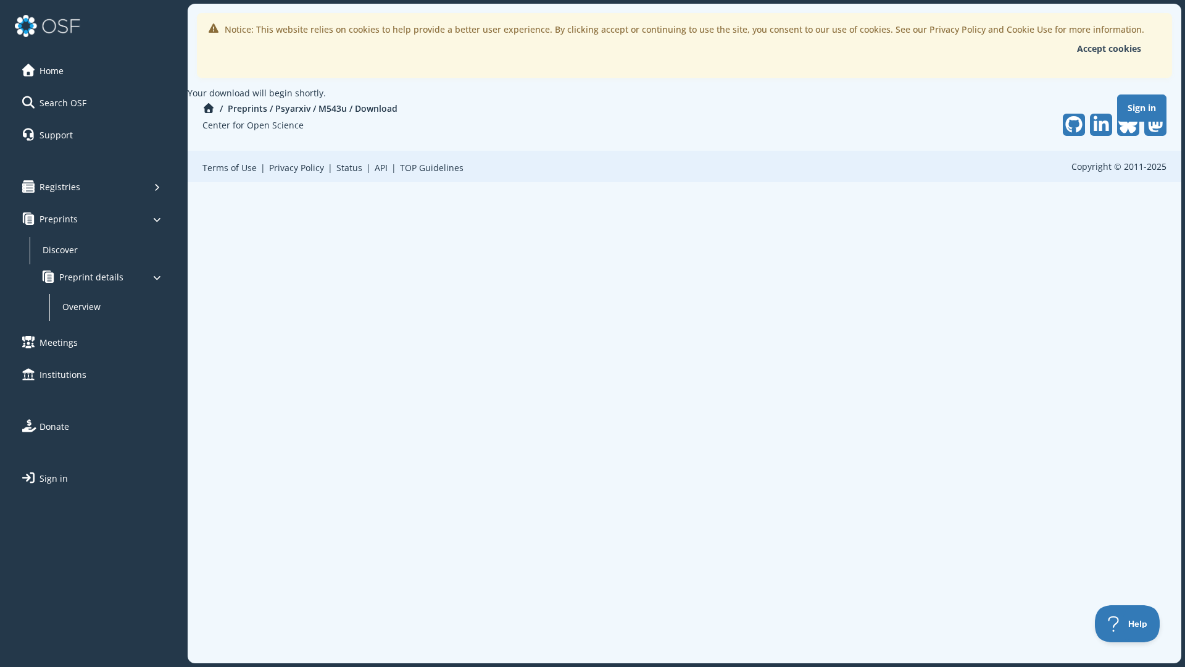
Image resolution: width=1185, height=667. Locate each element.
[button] (92, 70)
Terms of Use (229, 168)
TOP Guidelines (432, 168)
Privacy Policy (296, 168)
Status (349, 168)
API (381, 168)
